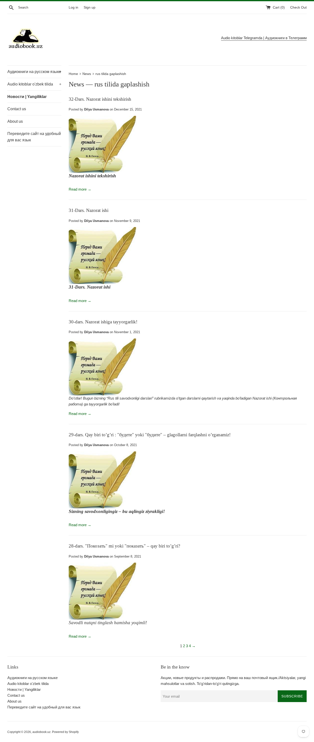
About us (15, 121)
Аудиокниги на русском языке (34, 72)
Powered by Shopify (65, 732)
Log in (73, 7)
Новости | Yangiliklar (27, 97)
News (76, 84)
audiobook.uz (41, 732)
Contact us (16, 109)
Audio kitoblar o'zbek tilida (34, 84)
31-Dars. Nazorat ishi (88, 210)
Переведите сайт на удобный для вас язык (34, 137)
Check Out (298, 7)
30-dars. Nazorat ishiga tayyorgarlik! (103, 321)
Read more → (80, 189)
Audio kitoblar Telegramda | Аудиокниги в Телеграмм (264, 38)
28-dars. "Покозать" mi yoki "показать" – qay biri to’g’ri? (124, 545)
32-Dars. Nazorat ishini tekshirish (100, 99)
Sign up (89, 7)
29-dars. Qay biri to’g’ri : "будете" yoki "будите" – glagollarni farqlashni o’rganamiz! (150, 434)
